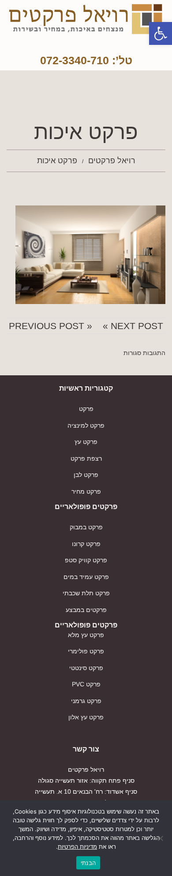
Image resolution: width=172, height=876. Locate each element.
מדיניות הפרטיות (77, 846)
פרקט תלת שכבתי (86, 593)
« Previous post (50, 326)
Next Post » (133, 326)
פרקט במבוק (86, 527)
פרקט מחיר (86, 491)
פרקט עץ (86, 441)
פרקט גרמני (86, 700)
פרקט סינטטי (86, 667)
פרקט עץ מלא (86, 634)
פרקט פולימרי (86, 651)
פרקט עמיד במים (86, 576)
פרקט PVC (86, 684)
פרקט (86, 408)
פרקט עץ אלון (86, 717)
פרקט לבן (86, 474)
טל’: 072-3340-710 (86, 60)
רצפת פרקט (86, 458)
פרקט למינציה (86, 425)
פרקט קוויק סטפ (86, 560)
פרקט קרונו (86, 543)
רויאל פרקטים (111, 160)
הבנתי (88, 862)
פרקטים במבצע (86, 609)
